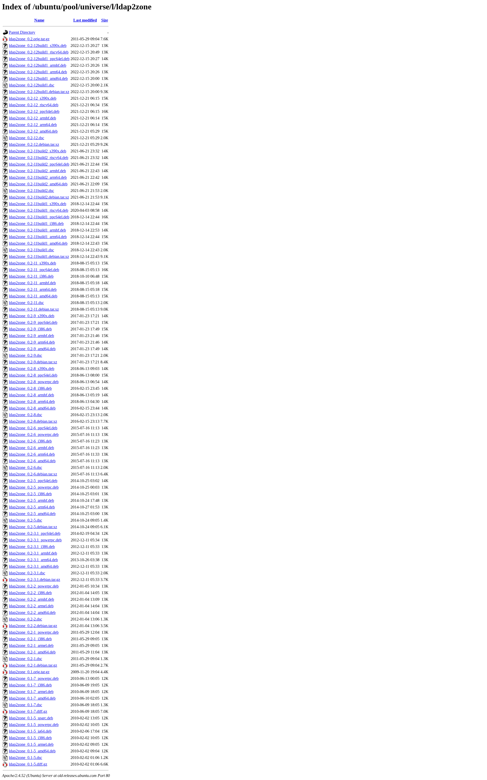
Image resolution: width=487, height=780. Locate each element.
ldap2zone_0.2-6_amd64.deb (32, 461)
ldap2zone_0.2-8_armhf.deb (31, 395)
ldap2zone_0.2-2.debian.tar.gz (33, 626)
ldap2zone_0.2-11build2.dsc (31, 190)
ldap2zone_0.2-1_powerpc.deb (34, 632)
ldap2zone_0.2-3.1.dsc (27, 573)
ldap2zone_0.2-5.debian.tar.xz (33, 527)
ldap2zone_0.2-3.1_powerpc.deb (35, 540)
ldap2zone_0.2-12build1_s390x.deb (37, 45)
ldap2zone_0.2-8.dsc (25, 415)
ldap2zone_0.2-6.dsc (25, 467)
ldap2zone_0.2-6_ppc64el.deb (33, 428)
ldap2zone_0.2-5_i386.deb (30, 494)
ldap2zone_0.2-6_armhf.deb (31, 448)
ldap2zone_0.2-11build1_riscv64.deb (38, 210)
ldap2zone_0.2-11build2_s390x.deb (37, 151)
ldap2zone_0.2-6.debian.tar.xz (33, 474)
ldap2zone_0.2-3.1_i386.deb (32, 546)
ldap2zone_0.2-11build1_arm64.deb (38, 237)
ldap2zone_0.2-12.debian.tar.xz (34, 144)
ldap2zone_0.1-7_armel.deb (31, 691)
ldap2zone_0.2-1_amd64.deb (32, 652)
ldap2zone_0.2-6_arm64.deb (32, 454)
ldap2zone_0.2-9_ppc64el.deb (33, 322)
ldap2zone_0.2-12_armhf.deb (32, 118)
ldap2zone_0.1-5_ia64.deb (30, 731)
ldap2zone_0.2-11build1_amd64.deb (38, 243)
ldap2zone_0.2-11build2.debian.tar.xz (39, 197)
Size (104, 20)
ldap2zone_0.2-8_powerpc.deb (34, 382)
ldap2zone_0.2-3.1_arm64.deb (33, 560)
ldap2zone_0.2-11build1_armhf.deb (37, 230)
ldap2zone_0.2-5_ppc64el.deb (33, 480)
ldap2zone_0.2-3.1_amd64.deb (34, 566)
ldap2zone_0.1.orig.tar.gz (29, 672)
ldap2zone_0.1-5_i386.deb (30, 738)
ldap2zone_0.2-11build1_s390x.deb (37, 204)
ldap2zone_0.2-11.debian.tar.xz (34, 309)
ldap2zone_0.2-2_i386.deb (30, 593)
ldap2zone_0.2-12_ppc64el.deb (34, 111)
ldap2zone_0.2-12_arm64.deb (33, 124)
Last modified (85, 20)
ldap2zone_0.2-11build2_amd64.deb (38, 184)
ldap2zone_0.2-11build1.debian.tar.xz (39, 256)
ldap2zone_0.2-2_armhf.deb (31, 599)
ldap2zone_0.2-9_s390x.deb (31, 316)
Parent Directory (22, 32)
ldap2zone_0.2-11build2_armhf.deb (37, 171)
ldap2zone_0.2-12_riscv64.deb (33, 105)
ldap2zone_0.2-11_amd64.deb (33, 296)
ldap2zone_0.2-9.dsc (25, 355)
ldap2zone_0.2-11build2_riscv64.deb (38, 157)
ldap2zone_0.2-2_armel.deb (31, 606)
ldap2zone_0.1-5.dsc (25, 757)
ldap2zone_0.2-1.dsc (25, 659)
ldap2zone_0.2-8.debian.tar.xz (33, 421)
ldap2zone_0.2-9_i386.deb (30, 329)
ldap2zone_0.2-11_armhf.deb (32, 283)
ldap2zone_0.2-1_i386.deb (30, 639)
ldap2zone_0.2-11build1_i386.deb (36, 223)
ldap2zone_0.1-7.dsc (25, 705)
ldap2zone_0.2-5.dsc (25, 520)
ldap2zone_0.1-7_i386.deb (30, 685)
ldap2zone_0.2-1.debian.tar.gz (33, 665)
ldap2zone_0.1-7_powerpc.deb (34, 678)
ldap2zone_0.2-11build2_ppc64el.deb (39, 164)
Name (39, 20)
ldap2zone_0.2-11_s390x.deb (32, 263)
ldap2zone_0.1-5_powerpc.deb (34, 724)
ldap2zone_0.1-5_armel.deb (31, 744)
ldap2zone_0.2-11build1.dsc (31, 250)
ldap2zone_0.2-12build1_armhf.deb (37, 65)
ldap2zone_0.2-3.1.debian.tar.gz (34, 579)
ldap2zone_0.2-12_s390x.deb (32, 98)
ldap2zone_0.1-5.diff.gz (28, 764)
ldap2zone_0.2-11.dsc (26, 302)
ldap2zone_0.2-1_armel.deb (31, 645)
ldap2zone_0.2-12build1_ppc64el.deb (39, 59)
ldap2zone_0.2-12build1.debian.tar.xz (39, 92)
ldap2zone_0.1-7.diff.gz (28, 711)
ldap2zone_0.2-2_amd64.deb (32, 612)
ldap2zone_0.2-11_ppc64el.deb (34, 270)
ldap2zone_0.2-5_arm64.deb (32, 507)
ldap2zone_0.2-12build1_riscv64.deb (38, 52)
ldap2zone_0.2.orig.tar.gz (29, 39)
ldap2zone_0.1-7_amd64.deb (32, 698)
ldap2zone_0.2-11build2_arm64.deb (38, 177)
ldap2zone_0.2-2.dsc (25, 619)
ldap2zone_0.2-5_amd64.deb (32, 513)
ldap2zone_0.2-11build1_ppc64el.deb (39, 217)
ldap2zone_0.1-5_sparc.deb (31, 718)
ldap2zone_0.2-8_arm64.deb (32, 401)
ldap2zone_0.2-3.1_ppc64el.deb (34, 533)
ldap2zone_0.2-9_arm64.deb (32, 342)
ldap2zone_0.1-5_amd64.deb (32, 751)
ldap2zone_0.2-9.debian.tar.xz (33, 362)
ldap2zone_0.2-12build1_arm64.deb (38, 72)
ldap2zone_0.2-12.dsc (26, 138)
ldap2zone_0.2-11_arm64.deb (33, 289)
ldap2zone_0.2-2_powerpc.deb (34, 586)
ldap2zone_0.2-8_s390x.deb (31, 368)
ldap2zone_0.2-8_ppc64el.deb (33, 375)
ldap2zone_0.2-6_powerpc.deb (34, 434)
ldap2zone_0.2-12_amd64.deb (33, 131)
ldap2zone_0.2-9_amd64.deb (32, 349)
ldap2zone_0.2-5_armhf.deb (31, 500)
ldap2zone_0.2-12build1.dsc (31, 85)
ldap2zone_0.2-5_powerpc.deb (34, 487)
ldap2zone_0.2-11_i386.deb (31, 276)
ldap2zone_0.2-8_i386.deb (30, 388)
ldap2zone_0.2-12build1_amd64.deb (38, 78)
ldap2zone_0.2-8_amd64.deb (32, 408)
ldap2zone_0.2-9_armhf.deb (31, 335)
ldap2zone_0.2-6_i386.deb (30, 441)
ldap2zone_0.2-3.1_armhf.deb (33, 553)
